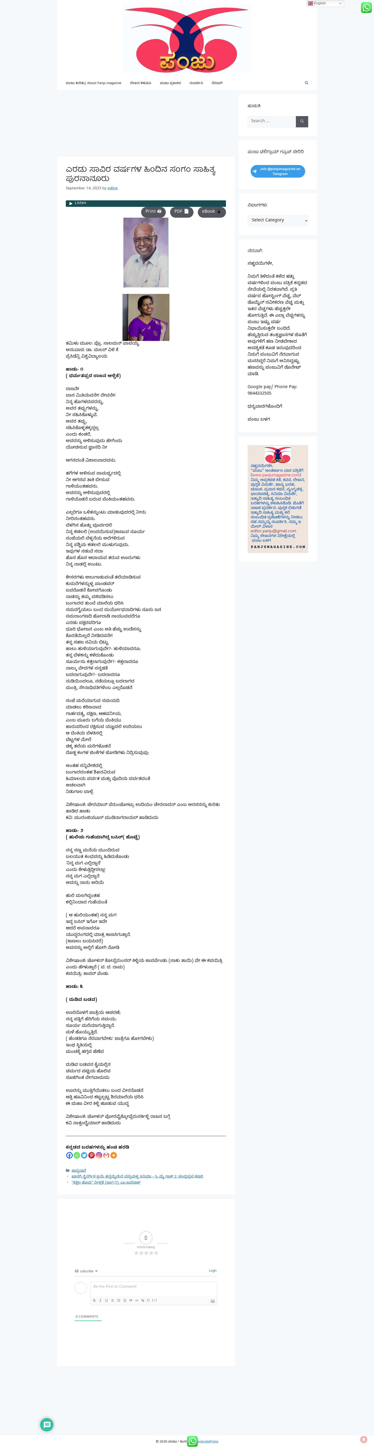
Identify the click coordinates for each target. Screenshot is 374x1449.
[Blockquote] (131, 1300)
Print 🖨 (153, 212)
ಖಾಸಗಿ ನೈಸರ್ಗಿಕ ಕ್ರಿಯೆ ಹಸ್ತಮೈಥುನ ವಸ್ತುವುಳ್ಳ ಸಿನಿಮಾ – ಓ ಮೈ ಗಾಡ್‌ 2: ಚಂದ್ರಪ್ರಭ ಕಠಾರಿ (137, 1177)
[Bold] (94, 1300)
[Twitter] (84, 1155)
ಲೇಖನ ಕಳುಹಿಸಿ (140, 83)
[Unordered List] (125, 1300)
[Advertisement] (146, 124)
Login (212, 1271)
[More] (113, 1155)
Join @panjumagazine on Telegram (280, 171)
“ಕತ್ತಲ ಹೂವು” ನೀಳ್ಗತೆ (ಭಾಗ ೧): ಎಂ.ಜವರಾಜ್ (106, 1183)
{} (148, 1300)
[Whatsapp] (77, 1155)
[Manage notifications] (363, 1439)
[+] (154, 1300)
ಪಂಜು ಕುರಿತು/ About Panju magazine (93, 83)
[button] (307, 83)
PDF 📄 (181, 212)
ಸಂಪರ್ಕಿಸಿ (196, 83)
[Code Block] (137, 1300)
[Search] (302, 121)
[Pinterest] (91, 1155)
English (319, 3)
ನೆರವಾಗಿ (217, 83)
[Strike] (113, 1300)
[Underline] (106, 1300)
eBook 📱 (212, 212)
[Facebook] (69, 1155)
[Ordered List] (119, 1300)
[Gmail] (106, 1155)
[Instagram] (99, 1155)
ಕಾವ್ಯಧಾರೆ (79, 1171)
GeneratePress (206, 1442)
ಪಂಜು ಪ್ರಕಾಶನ (170, 83)
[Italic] (100, 1300)
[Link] (143, 1300)
